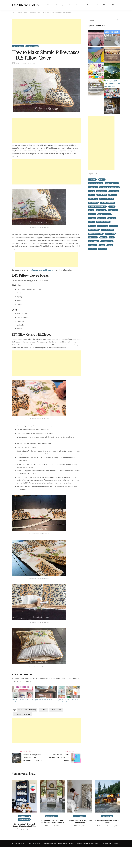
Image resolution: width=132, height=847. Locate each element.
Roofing (110, 245)
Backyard (101, 179)
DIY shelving (111, 218)
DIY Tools (91, 222)
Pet (98, 5)
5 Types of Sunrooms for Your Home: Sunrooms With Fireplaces (52, 821)
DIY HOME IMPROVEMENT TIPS (97, 206)
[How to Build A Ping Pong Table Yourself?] (112, 71)
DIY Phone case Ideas (104, 214)
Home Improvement (32, 46)
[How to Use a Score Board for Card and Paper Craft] (96, 38)
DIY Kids (91, 210)
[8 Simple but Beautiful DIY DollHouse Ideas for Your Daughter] (96, 71)
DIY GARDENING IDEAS (106, 198)
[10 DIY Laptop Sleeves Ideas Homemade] (46, 692)
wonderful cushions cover (22, 714)
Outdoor (102, 245)
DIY (48, 5)
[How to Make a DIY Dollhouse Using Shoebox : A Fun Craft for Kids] (112, 93)
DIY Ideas (111, 206)
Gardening (92, 226)
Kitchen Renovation (107, 241)
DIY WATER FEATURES (103, 222)
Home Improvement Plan (95, 233)
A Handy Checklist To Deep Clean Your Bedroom (80, 821)
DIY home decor (93, 202)
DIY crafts (91, 195)
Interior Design (93, 237)
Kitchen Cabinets (93, 241)
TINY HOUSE (102, 249)
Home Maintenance (24, 819)
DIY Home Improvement (107, 202)
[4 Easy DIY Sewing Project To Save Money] (22, 692)
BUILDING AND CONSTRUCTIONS (109, 187)
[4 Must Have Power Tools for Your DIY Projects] (112, 55)
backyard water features (95, 183)
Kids (70, 5)
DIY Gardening (93, 198)
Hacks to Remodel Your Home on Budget (107, 821)
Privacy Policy (108, 843)
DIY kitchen (92, 214)
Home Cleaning (102, 226)
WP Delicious (77, 843)
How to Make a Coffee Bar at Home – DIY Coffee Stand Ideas (24, 825)
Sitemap (117, 843)
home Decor (113, 226)
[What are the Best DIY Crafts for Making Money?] (69, 692)
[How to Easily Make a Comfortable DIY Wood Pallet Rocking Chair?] (112, 106)
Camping (91, 191)
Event (78, 5)
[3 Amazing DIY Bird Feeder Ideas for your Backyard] (112, 83)
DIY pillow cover (56, 710)
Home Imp (59, 5)
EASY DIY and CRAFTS (25, 4)
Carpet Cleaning (101, 191)
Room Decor (92, 249)
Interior (88, 5)
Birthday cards (93, 187)
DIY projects (101, 218)
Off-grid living (92, 245)
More (114, 5)
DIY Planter (92, 218)
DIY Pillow (43, 710)
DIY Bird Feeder (114, 191)
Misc (105, 5)
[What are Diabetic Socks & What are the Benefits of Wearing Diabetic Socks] (112, 38)
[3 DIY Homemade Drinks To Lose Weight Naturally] (96, 87)
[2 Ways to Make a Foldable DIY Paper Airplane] (96, 55)
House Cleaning (110, 233)
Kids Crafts (103, 237)
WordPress (94, 843)
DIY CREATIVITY (102, 195)
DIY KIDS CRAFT (101, 210)
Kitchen (112, 237)
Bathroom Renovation (112, 183)
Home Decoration (18, 46)
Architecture (92, 179)
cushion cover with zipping (27, 710)
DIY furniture (112, 195)
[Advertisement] (46, 31)
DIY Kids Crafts (113, 210)
